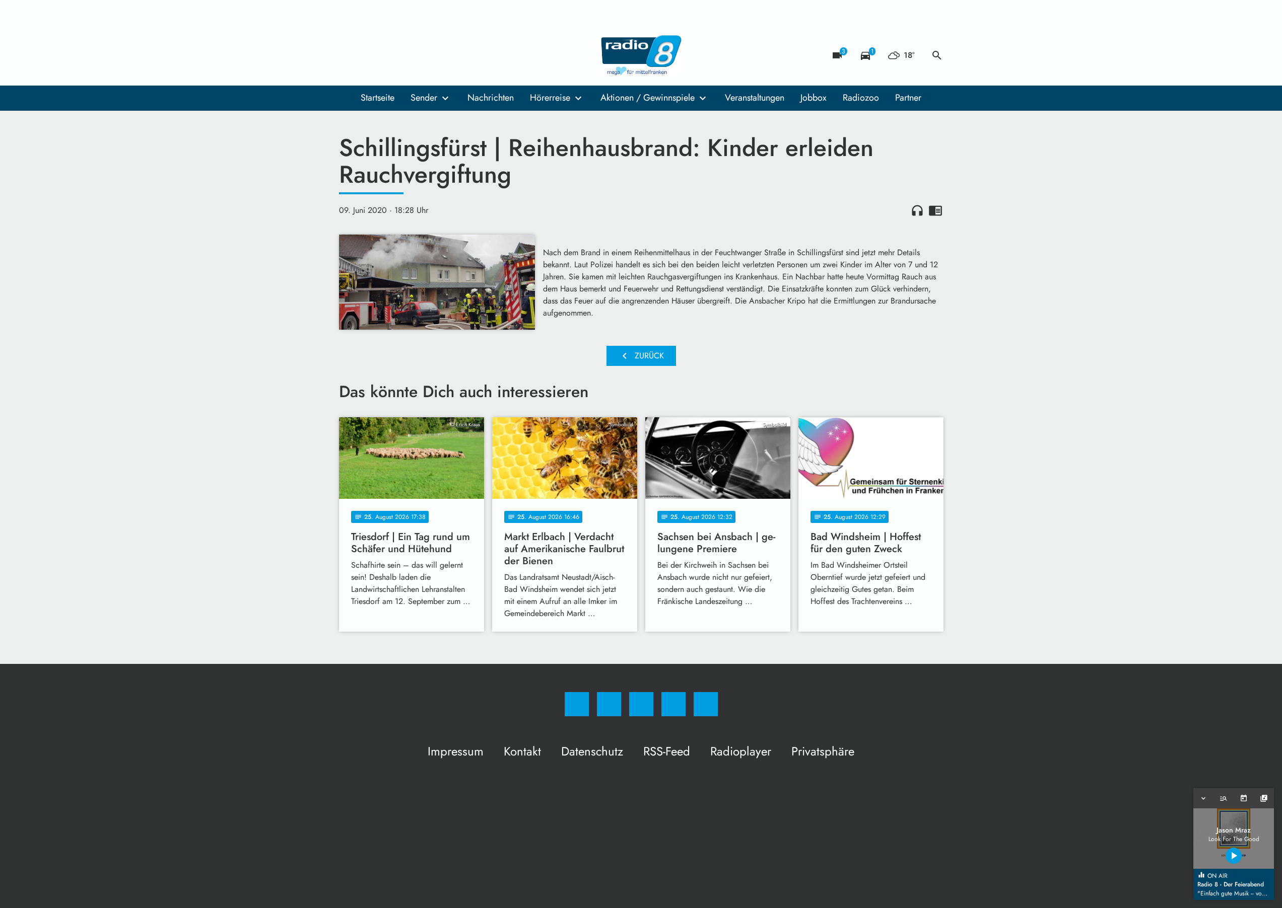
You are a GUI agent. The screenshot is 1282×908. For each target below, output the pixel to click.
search (937, 55)
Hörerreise (550, 97)
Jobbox (813, 97)
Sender (424, 97)
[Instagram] (369, 55)
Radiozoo (861, 97)
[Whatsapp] (389, 55)
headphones (917, 210)
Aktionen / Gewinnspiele (647, 97)
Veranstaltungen (754, 97)
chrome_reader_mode (935, 210)
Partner (908, 97)
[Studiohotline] (409, 55)
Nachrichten (490, 97)
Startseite (377, 97)
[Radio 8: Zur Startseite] (641, 55)
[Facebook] (349, 55)
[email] (430, 55)
